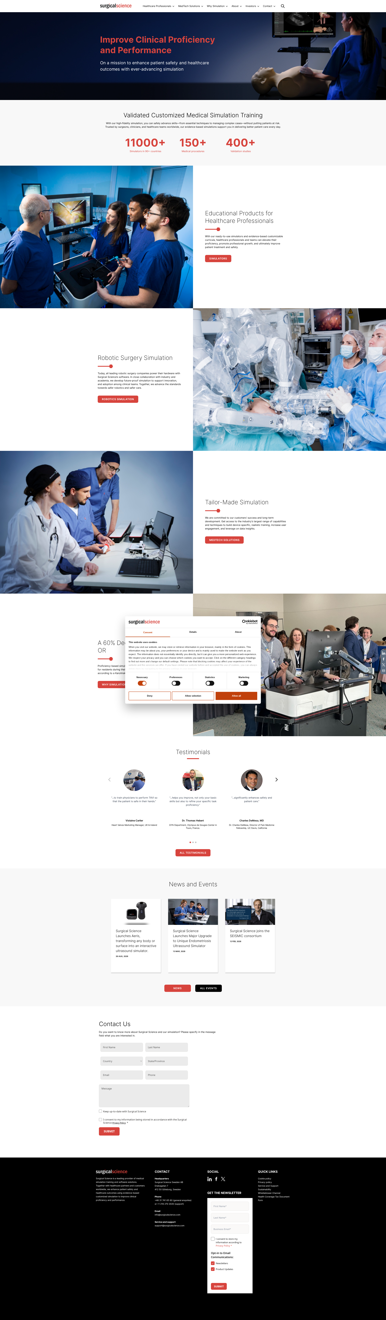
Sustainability (264, 1189)
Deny (149, 695)
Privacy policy (265, 1182)
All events (208, 988)
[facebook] (216, 1179)
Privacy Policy (119, 1122)
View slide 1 (190, 842)
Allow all (236, 695)
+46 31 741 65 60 (163, 1200)
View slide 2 (193, 842)
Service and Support (268, 1185)
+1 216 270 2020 (165, 1204)
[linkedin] (209, 1179)
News (177, 988)
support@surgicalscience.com (169, 1225)
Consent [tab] (147, 632)
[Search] (283, 6)
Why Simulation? (115, 684)
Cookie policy (264, 1178)
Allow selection (193, 695)
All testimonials (193, 852)
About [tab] (238, 632)
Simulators (218, 258)
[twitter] (223, 1179)
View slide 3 (195, 842)
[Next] (276, 779)
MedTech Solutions (224, 539)
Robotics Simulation (118, 399)
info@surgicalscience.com (167, 1214)
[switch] (176, 683)
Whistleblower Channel (269, 1193)
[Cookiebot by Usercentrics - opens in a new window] (244, 622)
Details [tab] (193, 632)
